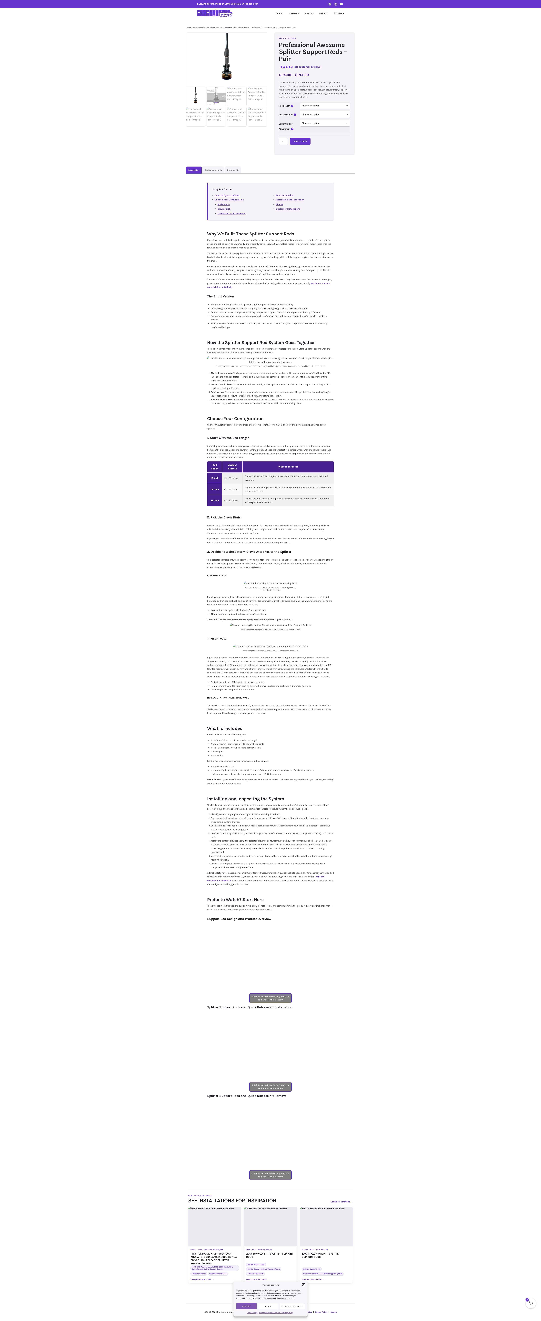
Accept (246, 1306)
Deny (268, 1306)
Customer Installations (288, 208)
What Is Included (284, 195)
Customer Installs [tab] (213, 170)
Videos (279, 204)
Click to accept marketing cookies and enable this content (270, 998)
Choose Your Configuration (229, 199)
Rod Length (286, 106)
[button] (303, 1284)
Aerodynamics (200, 27)
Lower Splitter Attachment (232, 213)
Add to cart (300, 141)
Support (292, 13)
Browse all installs (342, 1201)
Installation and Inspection (290, 199)
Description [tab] (193, 170)
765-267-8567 (251, 4)
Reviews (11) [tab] (233, 170)
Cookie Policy (252, 1313)
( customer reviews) (308, 66)
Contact (323, 13)
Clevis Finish (224, 208)
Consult (309, 13)
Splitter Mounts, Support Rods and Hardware (228, 27)
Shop (277, 13)
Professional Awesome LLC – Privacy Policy (276, 1313)
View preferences (292, 1306)
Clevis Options (287, 114)
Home (188, 27)
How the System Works (227, 195)
